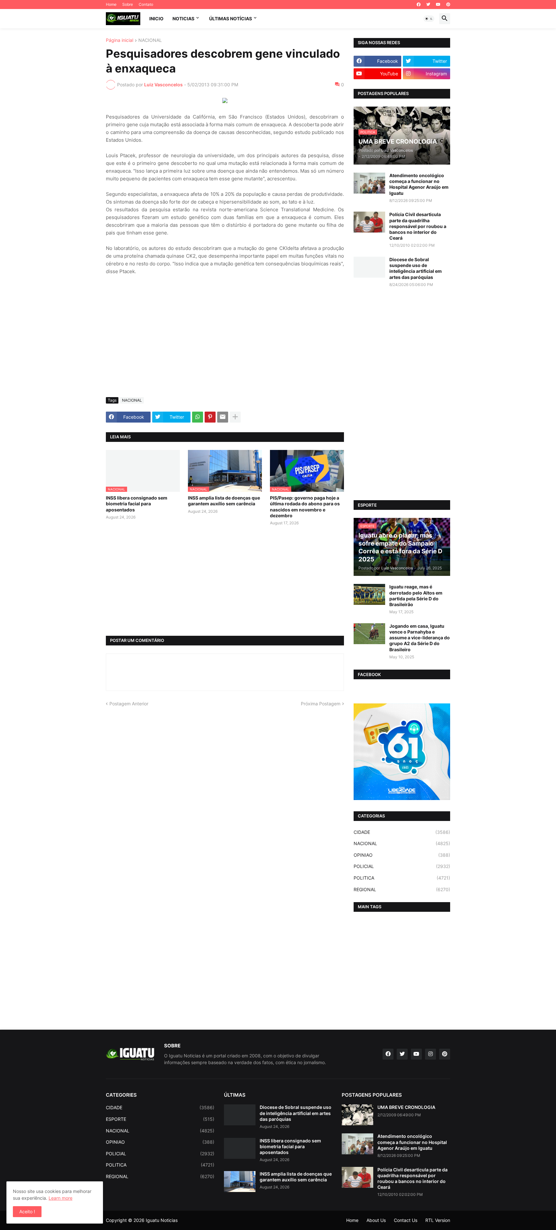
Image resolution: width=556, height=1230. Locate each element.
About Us (376, 1220)
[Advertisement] (225, 344)
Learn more (60, 1198)
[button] (428, 18)
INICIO (156, 18)
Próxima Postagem (320, 703)
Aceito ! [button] (27, 1211)
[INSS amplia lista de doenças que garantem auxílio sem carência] (239, 1181)
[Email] (222, 417)
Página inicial (119, 40)
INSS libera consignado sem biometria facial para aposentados (136, 503)
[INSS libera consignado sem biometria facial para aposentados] (239, 1148)
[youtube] (438, 4)
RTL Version (437, 1220)
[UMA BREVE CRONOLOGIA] (357, 1114)
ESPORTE (160, 1119)
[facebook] (419, 4)
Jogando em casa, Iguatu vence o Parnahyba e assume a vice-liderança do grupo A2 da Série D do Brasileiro (419, 637)
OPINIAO (402, 855)
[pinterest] (448, 4)
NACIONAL (150, 40)
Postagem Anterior (128, 703)
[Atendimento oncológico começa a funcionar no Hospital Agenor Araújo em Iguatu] (369, 183)
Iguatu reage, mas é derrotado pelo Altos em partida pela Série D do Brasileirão (415, 595)
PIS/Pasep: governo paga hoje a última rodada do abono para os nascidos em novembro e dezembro (305, 506)
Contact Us (405, 1220)
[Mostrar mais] (235, 417)
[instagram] (430, 1054)
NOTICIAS (183, 18)
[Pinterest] (210, 417)
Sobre (127, 4)
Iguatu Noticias (162, 1220)
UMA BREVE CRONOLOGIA (406, 1107)
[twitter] (428, 4)
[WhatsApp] (197, 417)
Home (111, 4)
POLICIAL (402, 866)
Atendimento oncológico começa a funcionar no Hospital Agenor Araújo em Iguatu (419, 184)
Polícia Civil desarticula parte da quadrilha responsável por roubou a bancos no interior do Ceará (417, 226)
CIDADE (402, 832)
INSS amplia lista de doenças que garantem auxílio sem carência (224, 500)
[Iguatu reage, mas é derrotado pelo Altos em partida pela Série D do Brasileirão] (369, 594)
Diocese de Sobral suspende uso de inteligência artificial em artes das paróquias (415, 268)
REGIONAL (402, 889)
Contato (146, 4)
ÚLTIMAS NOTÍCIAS (230, 18)
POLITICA (402, 878)
